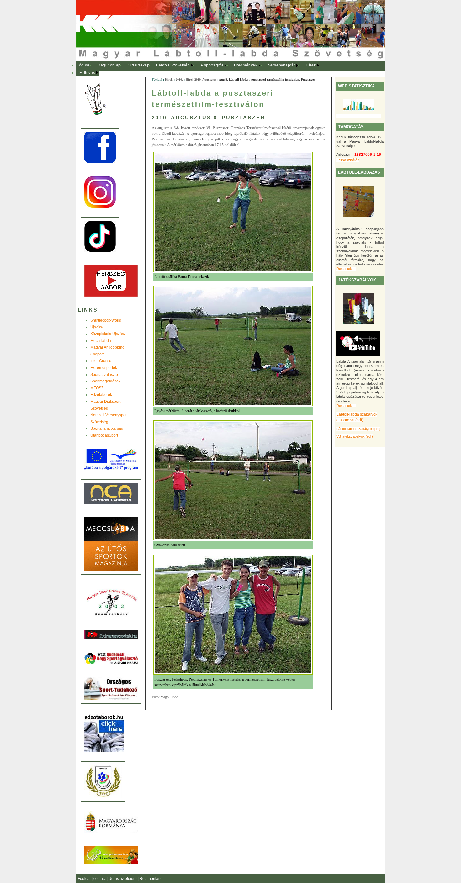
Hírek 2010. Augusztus (201, 79)
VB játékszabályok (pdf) (354, 436)
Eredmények (245, 65)
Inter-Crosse (100, 361)
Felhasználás (347, 160)
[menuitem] (84, 65)
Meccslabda (100, 341)
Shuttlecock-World (105, 320)
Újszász (97, 327)
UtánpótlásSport (104, 435)
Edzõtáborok (101, 394)
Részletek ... (346, 269)
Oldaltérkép (139, 65)
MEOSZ (96, 388)
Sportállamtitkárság (106, 428)
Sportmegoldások (105, 381)
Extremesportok (103, 367)
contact (100, 878)
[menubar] (201, 69)
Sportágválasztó (104, 374)
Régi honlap (109, 65)
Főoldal (84, 65)
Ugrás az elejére (123, 878)
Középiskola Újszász (108, 334)
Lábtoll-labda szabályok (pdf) (358, 429)
